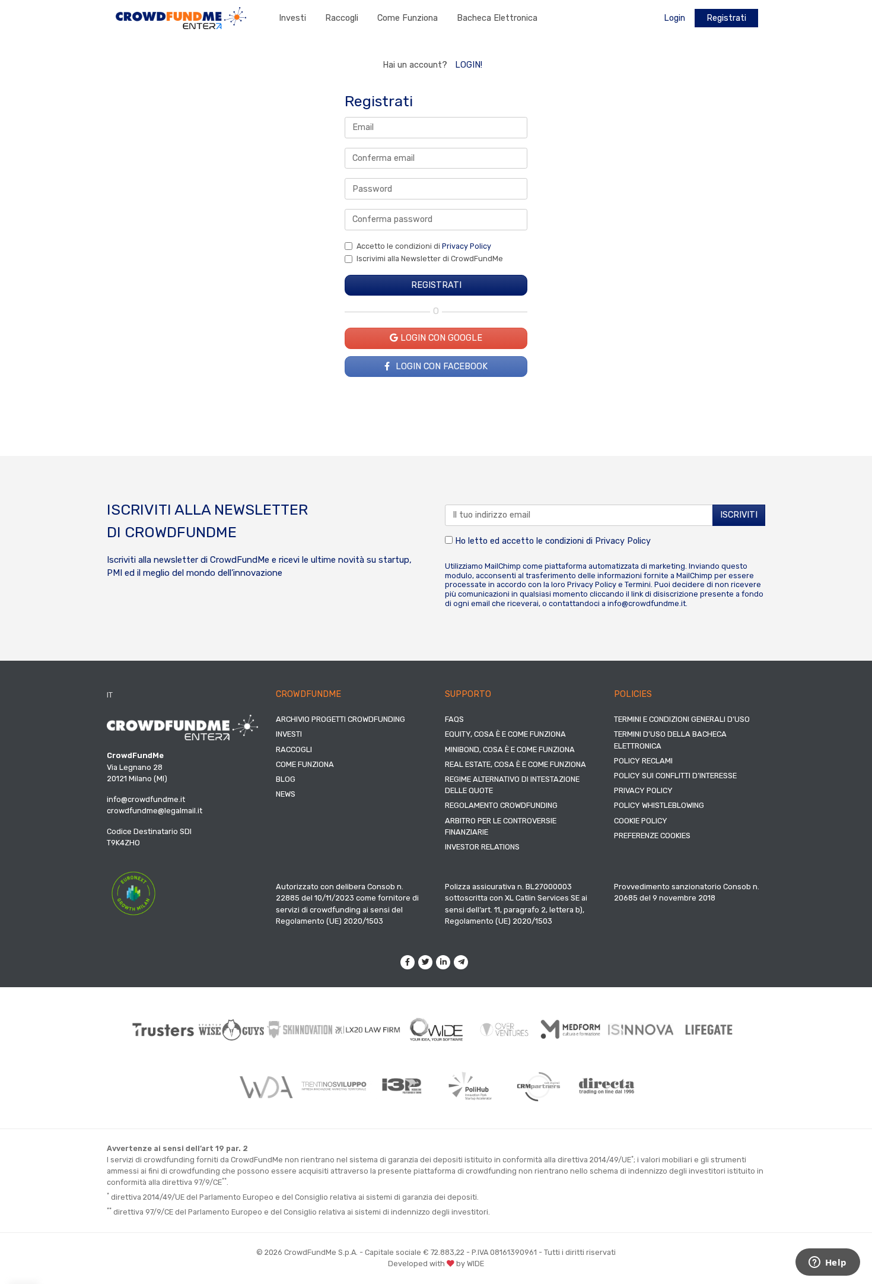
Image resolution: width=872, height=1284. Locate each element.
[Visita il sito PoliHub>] (470, 1086)
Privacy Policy (466, 246)
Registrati (726, 18)
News (285, 794)
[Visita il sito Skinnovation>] (300, 1029)
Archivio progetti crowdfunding (340, 719)
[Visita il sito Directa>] (606, 1086)
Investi (292, 18)
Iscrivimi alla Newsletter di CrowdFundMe (430, 258)
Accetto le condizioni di (424, 246)
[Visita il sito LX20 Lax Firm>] (368, 1029)
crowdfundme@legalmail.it (154, 810)
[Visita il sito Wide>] (436, 1029)
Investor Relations (482, 846)
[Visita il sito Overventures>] (504, 1029)
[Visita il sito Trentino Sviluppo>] (334, 1086)
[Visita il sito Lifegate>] (709, 1029)
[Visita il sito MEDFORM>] (573, 1029)
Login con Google (440, 338)
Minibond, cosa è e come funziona (510, 749)
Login (674, 18)
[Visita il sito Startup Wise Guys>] (232, 1029)
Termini (638, 584)
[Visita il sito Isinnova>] (641, 1030)
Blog (285, 779)
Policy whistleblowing (659, 805)
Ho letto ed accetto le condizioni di (552, 541)
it (110, 694)
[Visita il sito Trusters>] (163, 1029)
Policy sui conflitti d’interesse (675, 775)
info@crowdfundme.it (646, 603)
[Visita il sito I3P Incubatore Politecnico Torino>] (402, 1086)
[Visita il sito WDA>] (265, 1086)
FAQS (454, 719)
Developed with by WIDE (436, 1263)
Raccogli (341, 18)
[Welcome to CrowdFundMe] (181, 17)
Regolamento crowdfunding (501, 805)
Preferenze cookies (652, 835)
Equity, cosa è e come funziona (505, 734)
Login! (468, 65)
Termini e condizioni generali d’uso (682, 719)
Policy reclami (643, 760)
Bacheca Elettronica (497, 18)
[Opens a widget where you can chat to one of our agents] (827, 1263)
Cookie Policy (640, 820)
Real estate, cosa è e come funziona (515, 764)
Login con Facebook (440, 367)
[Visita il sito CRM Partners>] (538, 1086)
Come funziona (407, 18)
